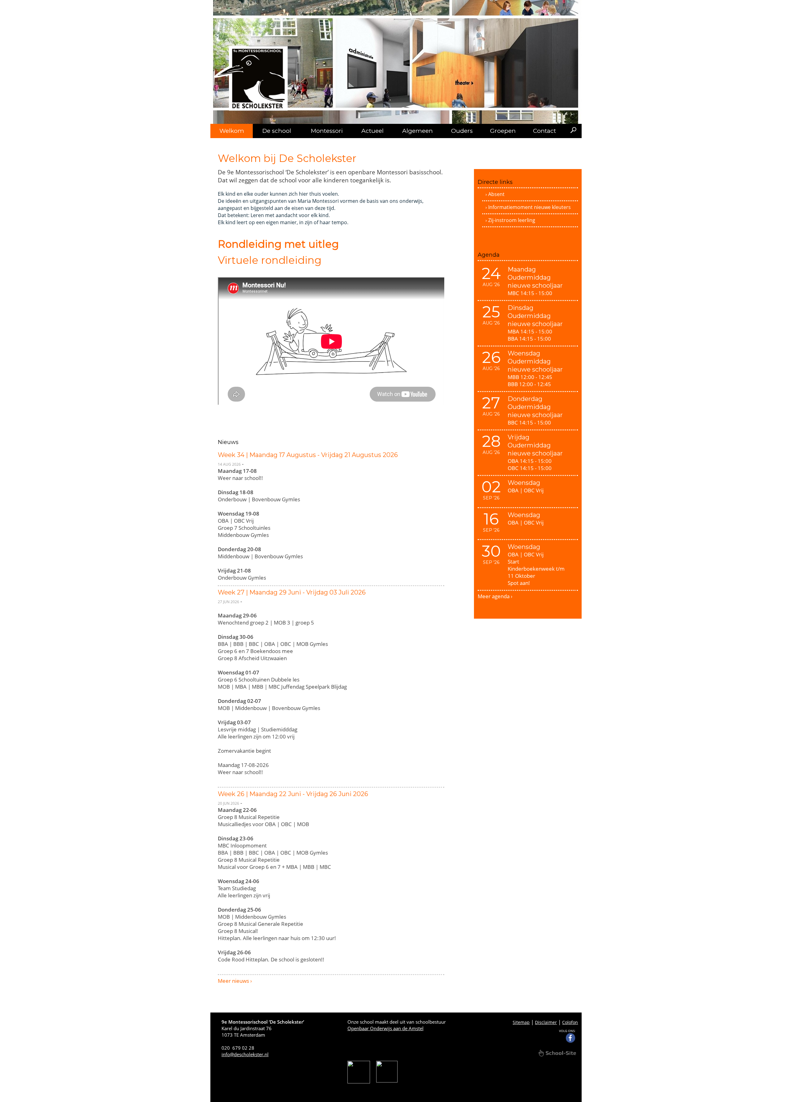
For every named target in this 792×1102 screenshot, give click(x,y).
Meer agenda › (495, 596)
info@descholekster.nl (245, 1054)
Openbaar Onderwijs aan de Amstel (385, 1028)
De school (276, 130)
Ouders (462, 130)
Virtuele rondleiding (269, 260)
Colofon (570, 1022)
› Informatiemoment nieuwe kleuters (528, 207)
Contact (544, 130)
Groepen (503, 130)
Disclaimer (546, 1022)
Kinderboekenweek (531, 568)
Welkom (231, 130)
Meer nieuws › (235, 980)
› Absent (495, 194)
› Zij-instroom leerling (510, 220)
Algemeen (417, 130)
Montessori (327, 130)
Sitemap (521, 1022)
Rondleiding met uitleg (278, 244)
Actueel (372, 130)
